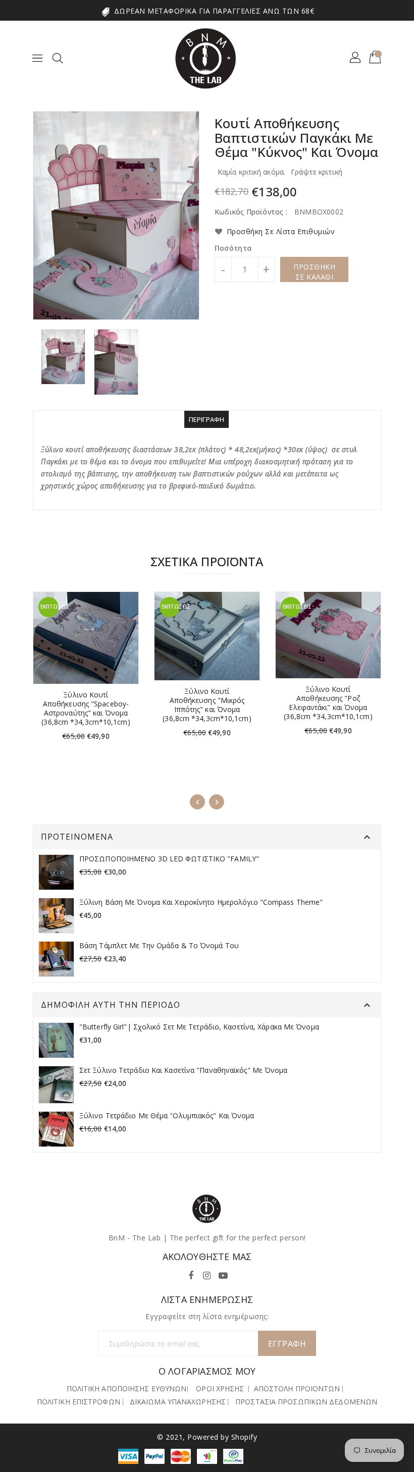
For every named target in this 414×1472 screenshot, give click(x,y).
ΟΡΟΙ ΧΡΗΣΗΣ (220, 1388)
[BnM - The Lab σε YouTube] (223, 1273)
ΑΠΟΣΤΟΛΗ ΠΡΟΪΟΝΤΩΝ (297, 1388)
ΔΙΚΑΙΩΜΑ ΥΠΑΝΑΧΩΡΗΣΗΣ (178, 1401)
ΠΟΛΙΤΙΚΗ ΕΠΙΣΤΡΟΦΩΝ (78, 1401)
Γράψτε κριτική (316, 172)
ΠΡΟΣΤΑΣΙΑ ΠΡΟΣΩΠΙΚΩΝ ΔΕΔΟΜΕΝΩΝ (306, 1401)
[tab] (207, 419)
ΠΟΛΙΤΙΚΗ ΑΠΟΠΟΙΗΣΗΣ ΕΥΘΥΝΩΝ (127, 1388)
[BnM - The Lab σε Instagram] (207, 1273)
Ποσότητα (233, 248)
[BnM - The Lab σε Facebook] (191, 1273)
